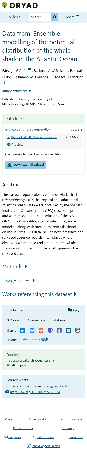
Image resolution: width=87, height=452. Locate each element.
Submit (14, 17)
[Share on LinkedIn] (22, 331)
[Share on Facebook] (59, 331)
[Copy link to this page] (78, 331)
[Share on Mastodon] (50, 331)
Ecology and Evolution (58, 386)
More (70, 17)
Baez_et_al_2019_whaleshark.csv (34, 137)
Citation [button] (12, 310)
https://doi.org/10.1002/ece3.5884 (35, 392)
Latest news (45, 437)
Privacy (10, 419)
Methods (12, 267)
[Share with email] (68, 331)
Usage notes (16, 280)
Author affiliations (14, 91)
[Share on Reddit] (41, 331)
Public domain (31, 339)
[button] (43, 130)
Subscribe (76, 437)
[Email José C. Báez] (29, 69)
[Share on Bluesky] (32, 331)
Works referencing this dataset (37, 294)
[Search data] (54, 17)
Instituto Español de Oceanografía (30, 360)
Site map (68, 428)
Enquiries (14, 437)
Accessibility (37, 419)
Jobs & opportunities (45, 446)
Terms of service (70, 419)
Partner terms (23, 428)
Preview (17, 144)
